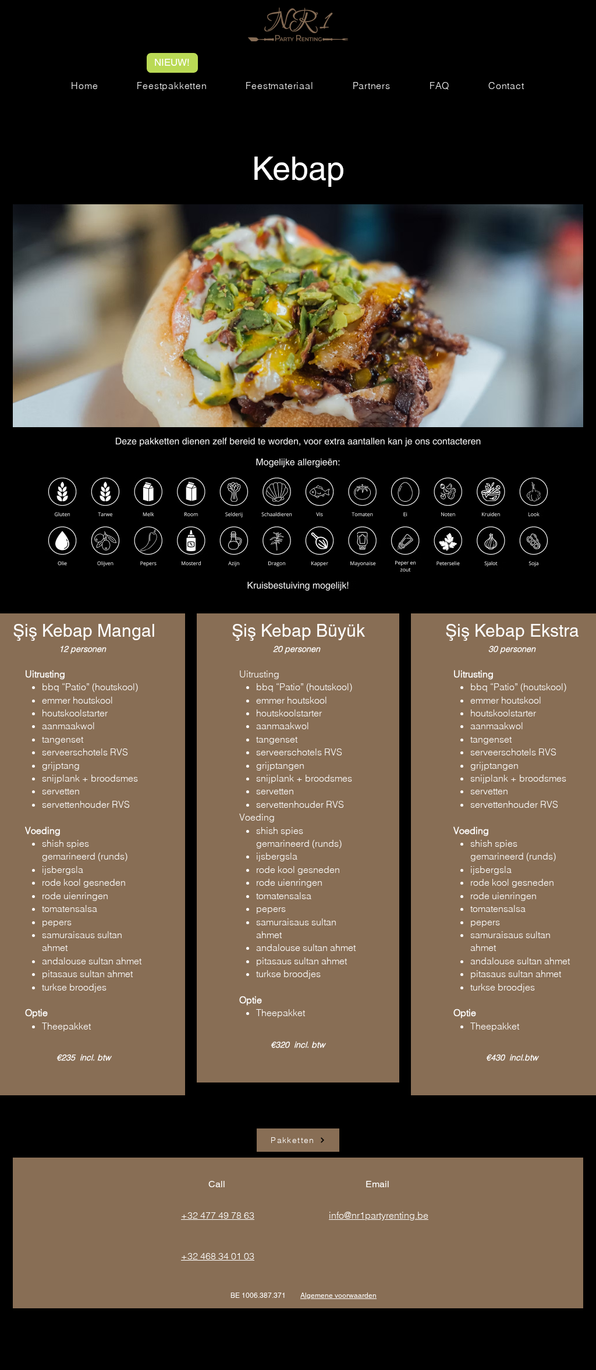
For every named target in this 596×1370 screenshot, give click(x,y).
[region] (298, 847)
